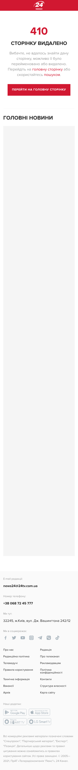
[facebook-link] (5, 638)
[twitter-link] (14, 638)
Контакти (46, 679)
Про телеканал (49, 656)
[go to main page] (39, 90)
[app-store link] (39, 712)
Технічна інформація (16, 679)
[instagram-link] (31, 638)
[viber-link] (49, 638)
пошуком (52, 75)
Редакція (46, 650)
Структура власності (53, 686)
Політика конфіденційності (51, 671)
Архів (6, 692)
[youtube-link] (23, 638)
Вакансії (8, 686)
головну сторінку (47, 69)
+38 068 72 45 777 (18, 603)
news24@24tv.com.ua (20, 586)
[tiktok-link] (57, 638)
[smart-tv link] (15, 721)
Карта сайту (47, 692)
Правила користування (18, 670)
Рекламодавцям (50, 663)
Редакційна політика (16, 656)
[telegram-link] (40, 638)
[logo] (39, 5)
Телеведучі (10, 663)
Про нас (8, 650)
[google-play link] (15, 712)
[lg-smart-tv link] (39, 721)
